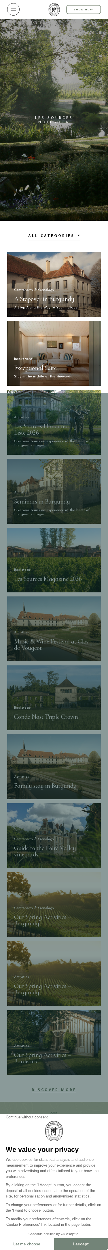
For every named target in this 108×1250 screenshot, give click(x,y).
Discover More (54, 1089)
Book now (83, 9)
